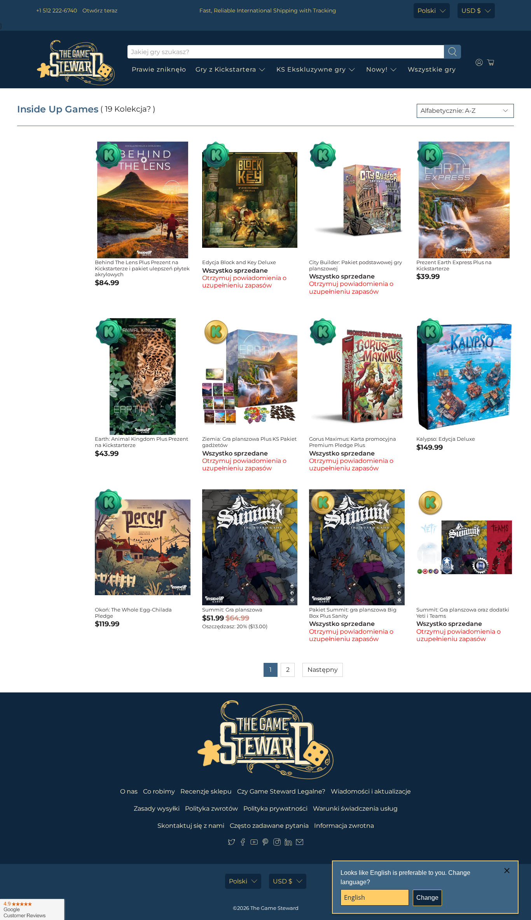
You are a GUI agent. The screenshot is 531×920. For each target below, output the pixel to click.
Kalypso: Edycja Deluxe (445, 439)
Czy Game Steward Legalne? (281, 791)
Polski (426, 10)
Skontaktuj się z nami (190, 825)
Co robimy (159, 791)
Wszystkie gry (432, 69)
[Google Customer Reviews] (32, 909)
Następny (322, 669)
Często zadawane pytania (269, 825)
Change (427, 897)
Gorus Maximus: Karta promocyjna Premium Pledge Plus (352, 442)
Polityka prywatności (275, 808)
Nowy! (377, 69)
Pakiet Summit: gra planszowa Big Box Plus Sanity (353, 612)
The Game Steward (274, 908)
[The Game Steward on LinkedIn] (288, 843)
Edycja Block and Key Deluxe (239, 262)
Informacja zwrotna (344, 825)
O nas (129, 791)
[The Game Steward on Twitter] (231, 843)
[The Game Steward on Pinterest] (265, 843)
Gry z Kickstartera (226, 69)
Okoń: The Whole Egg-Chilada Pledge (133, 612)
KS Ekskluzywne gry (311, 69)
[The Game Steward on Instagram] (277, 843)
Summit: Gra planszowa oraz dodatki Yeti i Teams (462, 612)
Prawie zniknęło (159, 69)
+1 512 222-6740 (56, 10)
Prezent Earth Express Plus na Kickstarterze (454, 265)
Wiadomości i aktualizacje (371, 791)
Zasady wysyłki (157, 808)
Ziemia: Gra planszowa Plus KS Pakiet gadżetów (249, 442)
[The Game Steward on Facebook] (242, 843)
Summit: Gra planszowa (232, 609)
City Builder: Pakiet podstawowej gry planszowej (355, 265)
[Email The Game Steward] (299, 843)
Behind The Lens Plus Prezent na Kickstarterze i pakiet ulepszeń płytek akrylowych (142, 268)
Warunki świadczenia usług (355, 808)
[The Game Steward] (76, 62)
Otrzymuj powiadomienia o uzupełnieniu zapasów (244, 281)
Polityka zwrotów (211, 808)
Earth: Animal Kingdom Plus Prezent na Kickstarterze (141, 442)
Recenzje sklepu (206, 791)
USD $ (471, 10)
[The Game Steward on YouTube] (254, 843)
